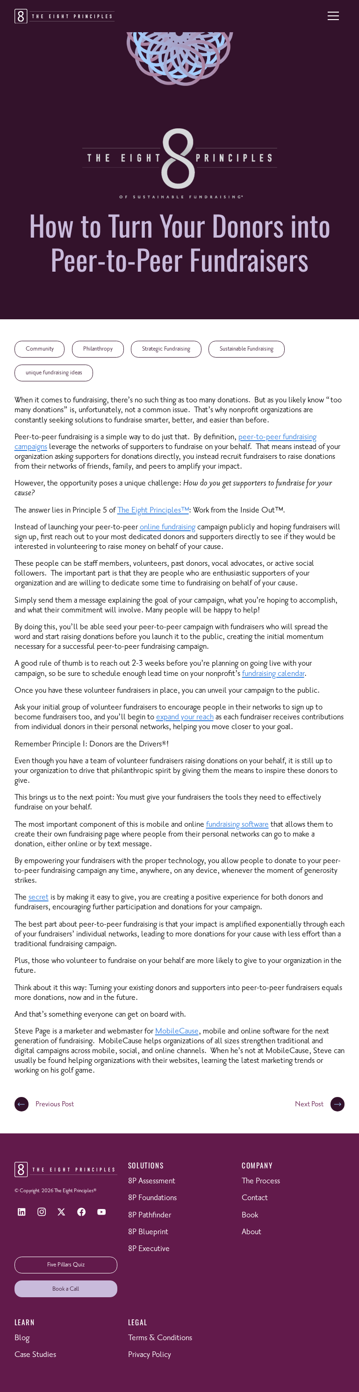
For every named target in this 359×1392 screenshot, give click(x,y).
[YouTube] (101, 1212)
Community (40, 348)
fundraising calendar (273, 674)
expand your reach (185, 717)
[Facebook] (81, 1212)
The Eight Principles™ (153, 510)
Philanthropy (98, 348)
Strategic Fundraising (166, 348)
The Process (261, 1181)
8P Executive (149, 1249)
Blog (21, 1338)
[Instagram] (41, 1212)
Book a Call (65, 1289)
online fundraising (167, 527)
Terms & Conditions (160, 1338)
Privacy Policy (149, 1355)
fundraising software (237, 825)
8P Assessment (151, 1181)
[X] (61, 1212)
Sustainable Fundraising (246, 348)
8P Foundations (152, 1198)
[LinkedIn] (21, 1212)
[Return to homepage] (64, 16)
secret (39, 897)
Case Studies (35, 1355)
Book (250, 1215)
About (251, 1232)
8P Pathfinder (149, 1215)
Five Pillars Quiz (66, 1264)
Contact (255, 1198)
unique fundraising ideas (54, 372)
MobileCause (177, 1031)
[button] (333, 16)
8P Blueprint (148, 1232)
